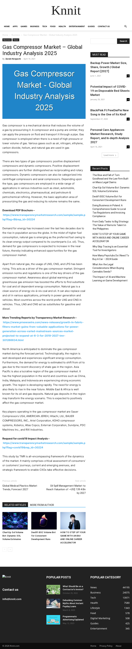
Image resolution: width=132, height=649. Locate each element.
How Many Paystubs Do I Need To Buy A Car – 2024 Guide (110, 257)
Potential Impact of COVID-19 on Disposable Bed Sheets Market (110, 91)
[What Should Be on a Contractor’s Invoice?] (53, 589)
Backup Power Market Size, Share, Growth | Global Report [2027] (108, 67)
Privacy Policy (106, 645)
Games (24, 26)
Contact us (104, 26)
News (16, 40)
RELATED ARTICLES (15, 505)
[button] (125, 26)
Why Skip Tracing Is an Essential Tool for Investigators (110, 248)
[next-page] (10, 549)
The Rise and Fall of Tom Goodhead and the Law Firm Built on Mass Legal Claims (110, 179)
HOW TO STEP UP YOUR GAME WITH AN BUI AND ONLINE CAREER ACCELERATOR (110, 238)
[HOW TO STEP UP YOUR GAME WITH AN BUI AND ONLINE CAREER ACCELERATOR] (73, 520)
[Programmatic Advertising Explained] (53, 619)
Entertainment (77, 26)
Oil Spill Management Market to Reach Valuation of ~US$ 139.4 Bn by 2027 (66, 489)
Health (62, 26)
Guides (91, 26)
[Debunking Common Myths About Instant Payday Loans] (53, 603)
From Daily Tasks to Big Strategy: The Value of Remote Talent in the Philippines (110, 225)
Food (53, 26)
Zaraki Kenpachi (13, 58)
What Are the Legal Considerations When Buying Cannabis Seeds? (108, 268)
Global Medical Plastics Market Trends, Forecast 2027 (19, 487)
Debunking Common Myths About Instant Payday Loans (73, 603)
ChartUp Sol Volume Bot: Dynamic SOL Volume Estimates (12, 535)
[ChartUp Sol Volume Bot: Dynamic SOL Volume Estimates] (15, 520)
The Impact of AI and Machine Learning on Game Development (110, 279)
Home (7, 26)
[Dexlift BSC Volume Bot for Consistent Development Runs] (44, 520)
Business (34, 26)
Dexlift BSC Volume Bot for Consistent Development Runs (43, 535)
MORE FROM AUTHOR (42, 505)
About (118, 645)
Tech (44, 26)
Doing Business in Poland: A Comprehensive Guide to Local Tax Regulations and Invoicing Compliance (109, 211)
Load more (109, 155)
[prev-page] (4, 549)
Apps (15, 26)
